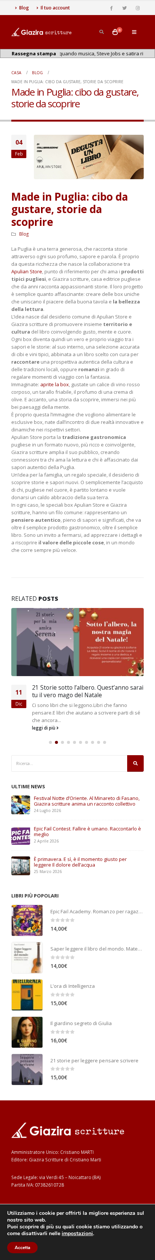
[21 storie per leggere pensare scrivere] (27, 1069)
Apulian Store (26, 271)
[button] (50, 742)
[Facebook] (111, 8)
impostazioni (77, 1233)
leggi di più (44, 728)
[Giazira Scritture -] (41, 32)
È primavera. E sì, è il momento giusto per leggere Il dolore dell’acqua (80, 862)
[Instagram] (137, 8)
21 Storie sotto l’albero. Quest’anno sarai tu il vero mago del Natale (87, 691)
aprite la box (54, 384)
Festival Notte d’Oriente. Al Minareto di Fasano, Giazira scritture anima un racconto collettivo (87, 801)
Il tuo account (55, 8)
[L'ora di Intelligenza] (27, 995)
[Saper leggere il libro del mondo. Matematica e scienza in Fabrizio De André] (27, 958)
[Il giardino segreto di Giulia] (27, 1032)
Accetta (22, 1248)
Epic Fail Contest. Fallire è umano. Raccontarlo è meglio (87, 831)
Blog (24, 8)
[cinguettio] (124, 8)
